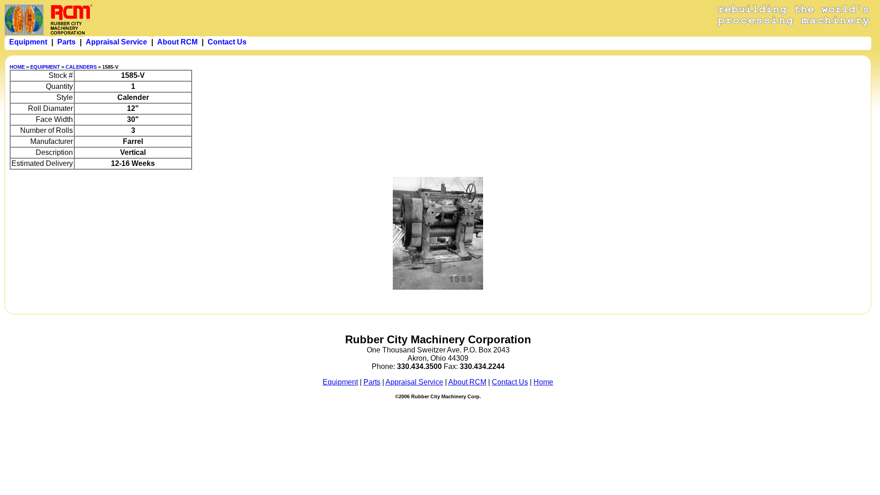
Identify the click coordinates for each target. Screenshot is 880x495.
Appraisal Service (414, 382)
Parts (371, 382)
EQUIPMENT (45, 67)
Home (543, 382)
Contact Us (510, 382)
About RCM (467, 382)
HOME (17, 67)
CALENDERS (81, 67)
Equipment (340, 382)
